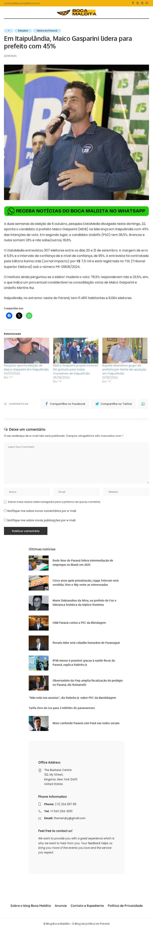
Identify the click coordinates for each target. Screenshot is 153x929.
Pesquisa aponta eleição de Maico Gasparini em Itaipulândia (26, 367)
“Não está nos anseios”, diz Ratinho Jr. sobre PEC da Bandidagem (72, 697)
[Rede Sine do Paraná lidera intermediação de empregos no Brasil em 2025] (39, 563)
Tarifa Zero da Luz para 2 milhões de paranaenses (62, 708)
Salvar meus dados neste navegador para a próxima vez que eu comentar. (54, 502)
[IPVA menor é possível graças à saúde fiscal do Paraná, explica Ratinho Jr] (39, 663)
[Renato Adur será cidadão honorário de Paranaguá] (39, 643)
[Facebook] (133, 3)
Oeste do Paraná (47, 30)
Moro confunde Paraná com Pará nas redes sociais (86, 723)
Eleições (23, 30)
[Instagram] (142, 3)
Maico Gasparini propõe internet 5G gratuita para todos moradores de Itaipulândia (75, 369)
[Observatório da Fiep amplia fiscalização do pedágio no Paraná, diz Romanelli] (39, 683)
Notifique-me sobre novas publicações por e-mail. (41, 520)
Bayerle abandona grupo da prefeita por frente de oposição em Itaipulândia (124, 369)
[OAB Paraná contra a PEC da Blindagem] (39, 623)
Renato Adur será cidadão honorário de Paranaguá (86, 642)
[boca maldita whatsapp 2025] (76, 211)
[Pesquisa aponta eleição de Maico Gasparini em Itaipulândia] (26, 351)
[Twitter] (137, 3)
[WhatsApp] (143, 404)
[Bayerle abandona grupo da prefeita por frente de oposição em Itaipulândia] (125, 351)
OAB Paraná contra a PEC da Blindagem (79, 622)
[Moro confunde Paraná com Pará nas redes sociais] (39, 723)
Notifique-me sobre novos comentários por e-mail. (41, 511)
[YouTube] (146, 3)
